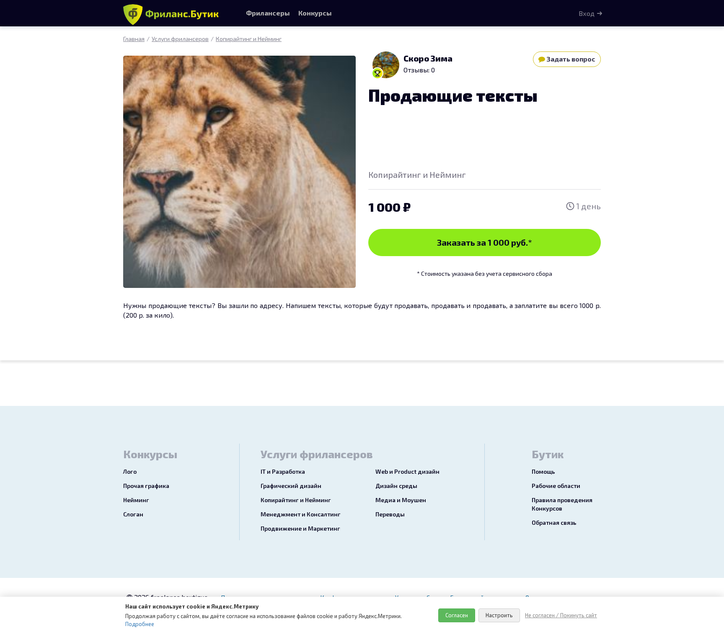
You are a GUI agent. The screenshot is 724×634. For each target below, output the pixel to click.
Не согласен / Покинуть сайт (561, 615)
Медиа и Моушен (400, 499)
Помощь (543, 471)
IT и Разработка (283, 471)
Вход (587, 13)
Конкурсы (315, 13)
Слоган (133, 514)
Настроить (499, 615)
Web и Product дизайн (407, 471)
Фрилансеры (268, 13)
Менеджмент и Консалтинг (301, 514)
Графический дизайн (291, 485)
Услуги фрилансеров (180, 38)
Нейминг (136, 499)
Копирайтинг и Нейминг (249, 38)
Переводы (390, 514)
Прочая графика (146, 485)
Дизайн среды (396, 485)
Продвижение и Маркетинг (300, 528)
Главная (134, 38)
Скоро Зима (427, 58)
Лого (130, 471)
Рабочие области (556, 485)
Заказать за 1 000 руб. (484, 242)
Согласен (456, 615)
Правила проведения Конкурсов (562, 504)
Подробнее (139, 624)
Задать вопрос (570, 59)
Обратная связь (554, 522)
